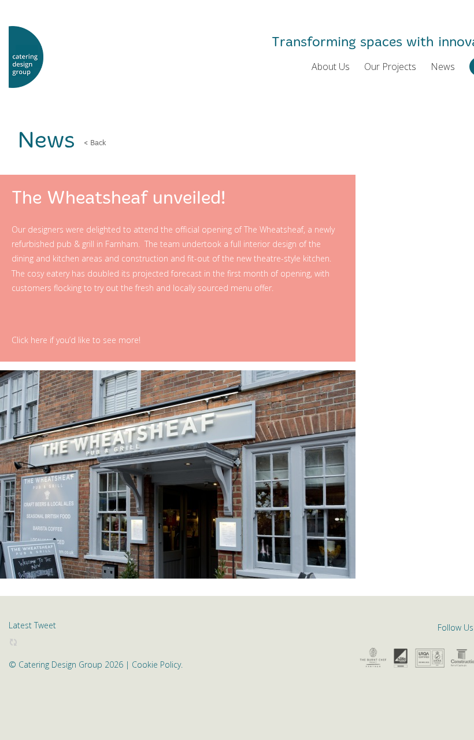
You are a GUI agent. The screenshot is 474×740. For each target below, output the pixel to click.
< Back (95, 143)
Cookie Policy (156, 664)
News (443, 66)
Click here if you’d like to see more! (76, 339)
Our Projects (390, 66)
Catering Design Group (26, 57)
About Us (331, 66)
